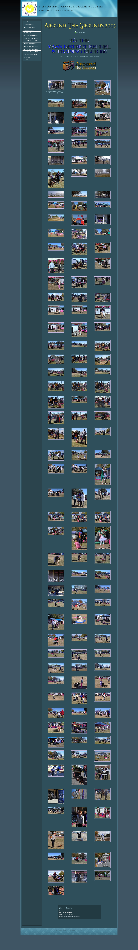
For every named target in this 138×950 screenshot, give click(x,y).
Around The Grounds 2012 (31, 49)
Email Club (27, 60)
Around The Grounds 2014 (31, 43)
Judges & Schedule (29, 24)
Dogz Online (78, 930)
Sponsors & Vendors (29, 27)
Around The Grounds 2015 (31, 41)
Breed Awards (27, 32)
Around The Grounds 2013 (31, 46)
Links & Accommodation (30, 54)
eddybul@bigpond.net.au (72, 916)
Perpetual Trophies (29, 30)
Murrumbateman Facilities (31, 38)
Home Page (27, 22)
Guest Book (27, 57)
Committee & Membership (31, 35)
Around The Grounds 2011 (31, 52)
